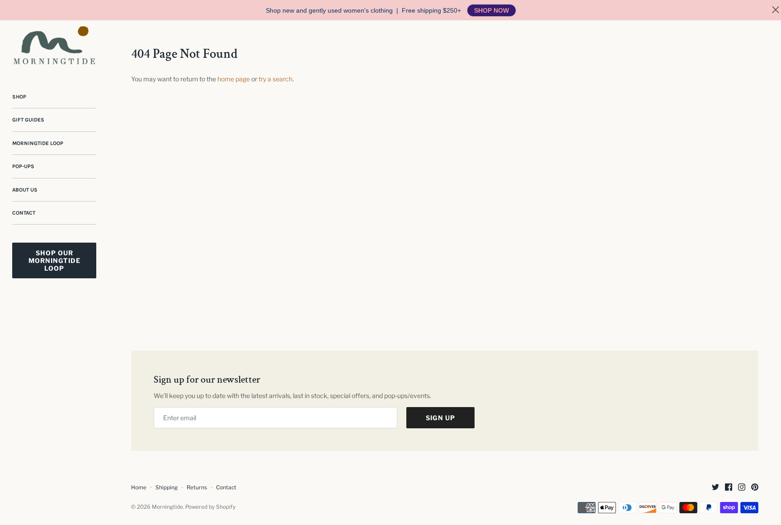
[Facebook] (728, 487)
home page (233, 79)
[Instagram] (741, 487)
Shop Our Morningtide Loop (54, 260)
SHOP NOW (491, 10)
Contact (23, 213)
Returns (197, 487)
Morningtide (167, 507)
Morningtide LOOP (37, 143)
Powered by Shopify (210, 507)
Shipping (166, 487)
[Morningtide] (54, 45)
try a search (275, 79)
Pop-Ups (23, 166)
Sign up (440, 418)
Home (138, 487)
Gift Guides (28, 120)
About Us (25, 190)
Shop (19, 97)
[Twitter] (715, 487)
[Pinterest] (754, 487)
